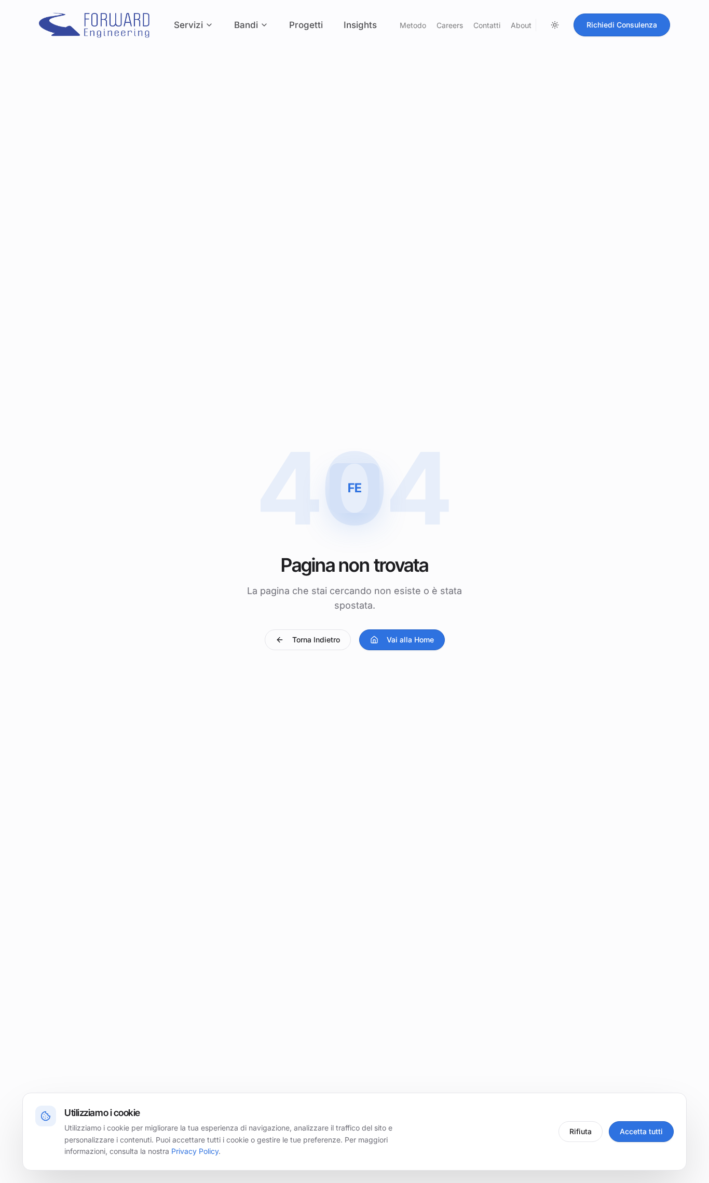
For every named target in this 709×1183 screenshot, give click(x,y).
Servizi (188, 25)
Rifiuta (580, 1131)
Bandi (246, 25)
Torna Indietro (316, 639)
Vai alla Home (410, 639)
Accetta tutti (641, 1131)
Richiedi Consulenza (622, 24)
